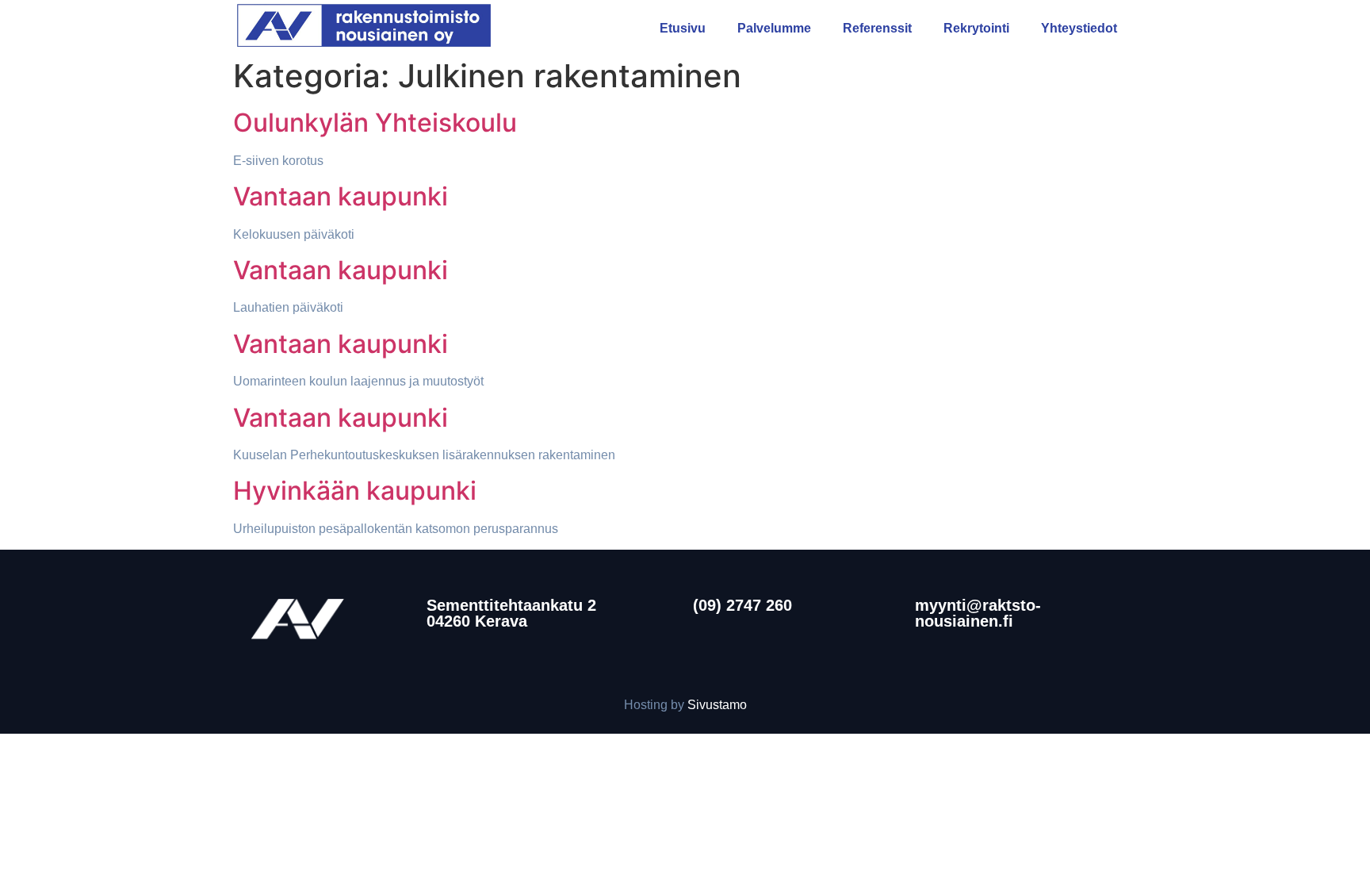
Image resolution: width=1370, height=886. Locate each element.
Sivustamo (717, 704)
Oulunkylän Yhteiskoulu (375, 122)
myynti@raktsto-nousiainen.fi (978, 613)
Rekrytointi (976, 28)
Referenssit (877, 28)
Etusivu (683, 28)
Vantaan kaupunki (340, 196)
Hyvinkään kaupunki (354, 490)
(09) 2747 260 (742, 605)
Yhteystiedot (1079, 28)
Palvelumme (774, 28)
